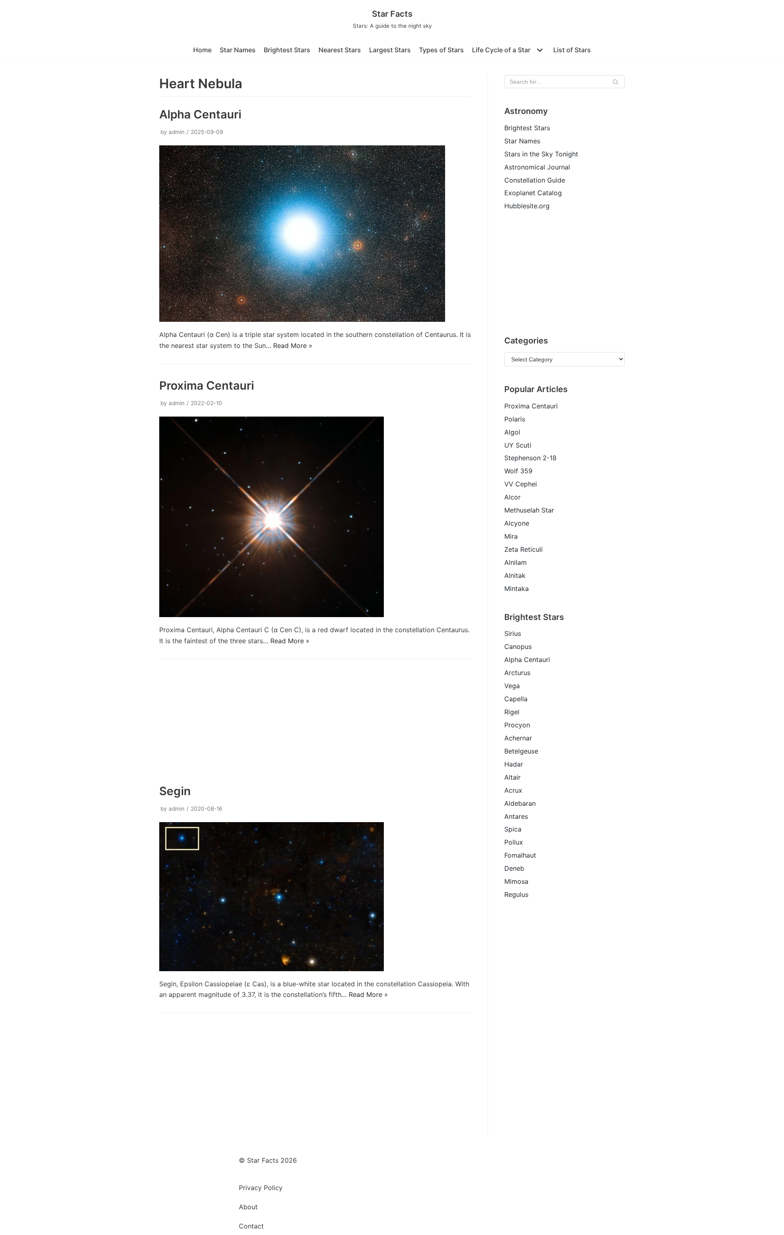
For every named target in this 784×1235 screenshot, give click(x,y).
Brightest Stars (287, 50)
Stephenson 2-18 (530, 458)
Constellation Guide (534, 180)
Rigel (511, 712)
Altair (512, 777)
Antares (516, 816)
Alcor (512, 497)
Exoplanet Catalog (533, 193)
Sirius (512, 633)
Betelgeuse (521, 751)
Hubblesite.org (527, 206)
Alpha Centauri (200, 114)
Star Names (238, 50)
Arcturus (517, 673)
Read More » (292, 345)
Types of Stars (441, 50)
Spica (512, 829)
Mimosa (516, 881)
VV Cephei (520, 484)
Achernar (518, 738)
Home (202, 50)
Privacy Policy (261, 1188)
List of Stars (572, 50)
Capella (516, 699)
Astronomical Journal (537, 167)
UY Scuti (517, 445)
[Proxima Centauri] (271, 615)
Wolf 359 (518, 471)
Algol (512, 432)
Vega (512, 686)
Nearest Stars (339, 50)
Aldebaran (520, 803)
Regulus (516, 894)
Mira (511, 536)
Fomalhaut (520, 855)
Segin (175, 791)
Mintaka (516, 588)
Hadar (513, 764)
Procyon (517, 725)
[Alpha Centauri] (302, 319)
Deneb (514, 868)
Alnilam (515, 562)
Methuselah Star (529, 510)
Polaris (514, 419)
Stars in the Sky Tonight (541, 154)
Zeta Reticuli (523, 549)
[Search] (615, 81)
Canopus (518, 646)
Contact (251, 1226)
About (248, 1207)
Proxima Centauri (206, 385)
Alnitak (515, 575)
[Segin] (271, 969)
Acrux (513, 790)
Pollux (513, 842)
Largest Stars (390, 50)
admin (177, 132)
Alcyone (516, 523)
